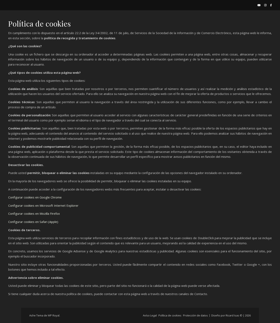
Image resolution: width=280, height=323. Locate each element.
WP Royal (53, 315)
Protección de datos (195, 315)
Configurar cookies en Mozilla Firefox (34, 213)
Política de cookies (169, 315)
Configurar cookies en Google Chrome (35, 197)
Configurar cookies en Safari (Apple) (33, 222)
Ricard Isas (232, 315)
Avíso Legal (150, 315)
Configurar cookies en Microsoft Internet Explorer (43, 205)
